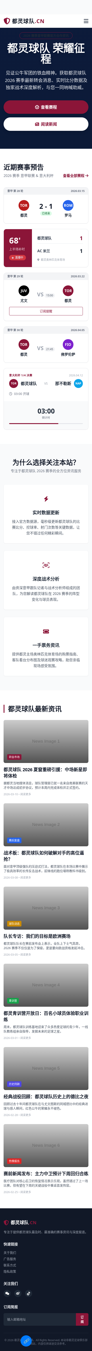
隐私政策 (10, 1271)
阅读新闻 (49, 124)
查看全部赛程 (73, 175)
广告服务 (10, 1259)
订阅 (82, 1319)
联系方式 (10, 1265)
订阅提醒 (46, 311)
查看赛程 (49, 107)
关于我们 (10, 1252)
